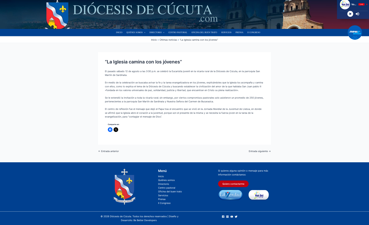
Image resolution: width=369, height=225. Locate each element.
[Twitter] (236, 216)
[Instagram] (227, 216)
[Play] (350, 14)
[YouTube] (231, 216)
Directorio (155, 32)
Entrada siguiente (260, 151)
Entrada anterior (108, 151)
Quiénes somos (134, 32)
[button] (144, 32)
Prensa (239, 32)
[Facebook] (223, 216)
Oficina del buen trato (204, 32)
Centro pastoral (177, 32)
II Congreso (253, 32)
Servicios (226, 32)
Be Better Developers (145, 220)
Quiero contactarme (233, 183)
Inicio (119, 32)
